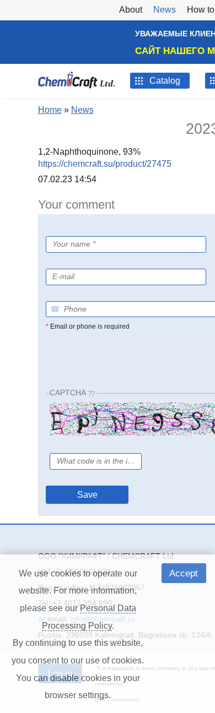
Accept (183, 573)
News (82, 110)
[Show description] (74, 262)
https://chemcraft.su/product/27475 (104, 163)
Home (50, 110)
